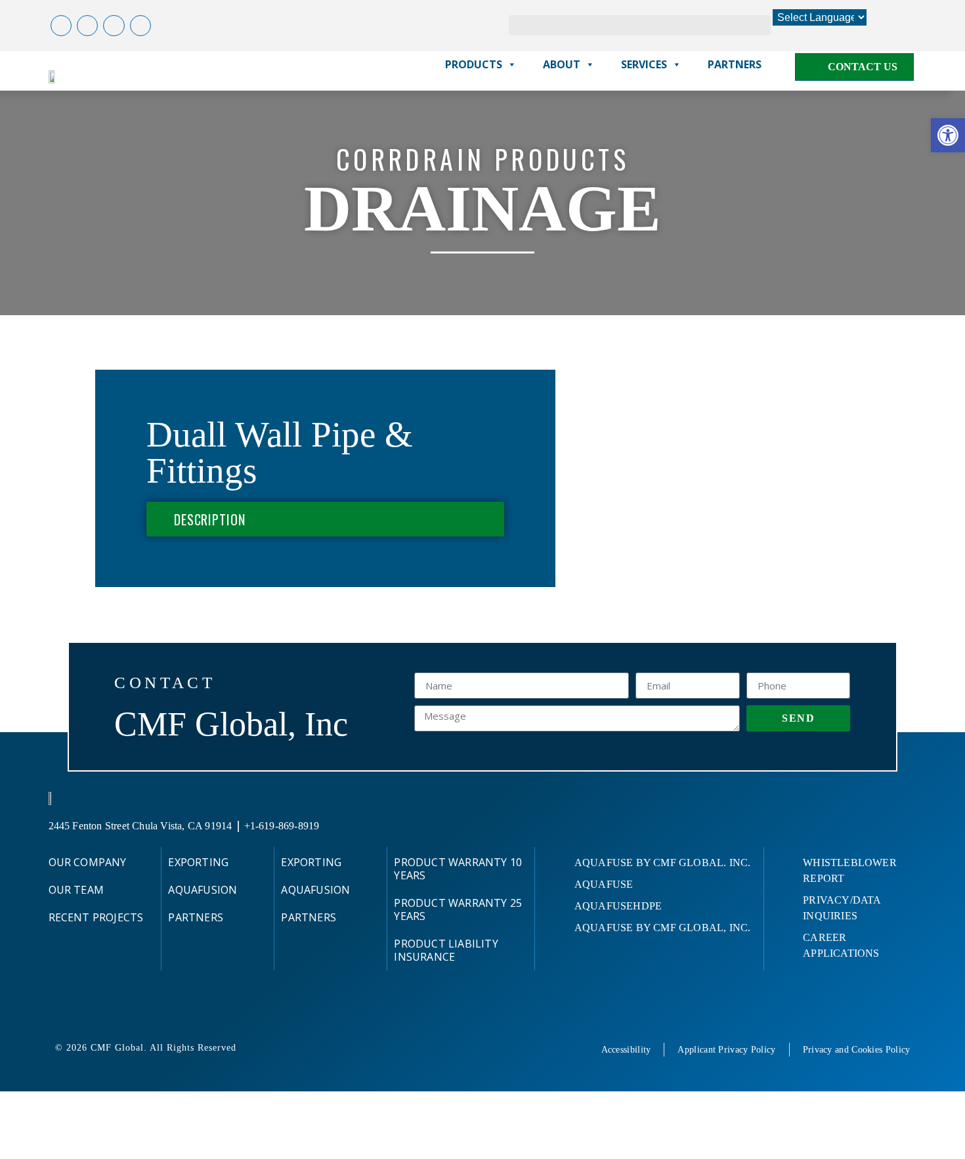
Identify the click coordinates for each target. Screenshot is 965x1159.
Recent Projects (96, 917)
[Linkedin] (140, 25)
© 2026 (73, 1048)
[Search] (760, 25)
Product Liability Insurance (446, 950)
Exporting (198, 862)
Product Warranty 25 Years (458, 909)
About (561, 64)
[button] (948, 135)
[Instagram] (113, 25)
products (473, 64)
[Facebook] (61, 25)
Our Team (76, 890)
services (644, 64)
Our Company (88, 862)
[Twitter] (87, 25)
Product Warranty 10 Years (458, 869)
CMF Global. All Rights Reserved (163, 1048)
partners (734, 64)
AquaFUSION (202, 890)
